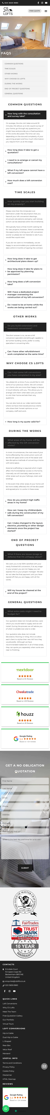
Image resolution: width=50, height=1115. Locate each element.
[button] (46, 11)
